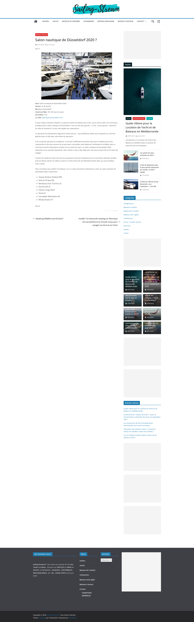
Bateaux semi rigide (106, 21)
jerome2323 (51, 45)
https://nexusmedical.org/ (44, 546)
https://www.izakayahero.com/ (133, 596)
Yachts (55, 21)
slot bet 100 (126, 602)
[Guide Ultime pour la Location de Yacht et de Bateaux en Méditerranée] (142, 91)
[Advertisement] (142, 45)
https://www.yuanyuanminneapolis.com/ (137, 605)
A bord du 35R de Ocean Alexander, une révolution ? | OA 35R (149, 184)
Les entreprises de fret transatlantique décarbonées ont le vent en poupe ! (132, 294)
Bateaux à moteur (125, 21)
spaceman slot (127, 599)
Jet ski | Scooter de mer (132, 222)
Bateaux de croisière (71, 21)
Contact (140, 21)
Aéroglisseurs (129, 203)
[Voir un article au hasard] (158, 21)
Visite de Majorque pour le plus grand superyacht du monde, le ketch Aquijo (149, 168)
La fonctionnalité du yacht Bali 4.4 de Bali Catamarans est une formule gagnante (152, 322)
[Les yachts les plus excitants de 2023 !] (131, 155)
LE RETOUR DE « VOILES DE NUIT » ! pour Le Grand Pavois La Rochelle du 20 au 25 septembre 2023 (152, 279)
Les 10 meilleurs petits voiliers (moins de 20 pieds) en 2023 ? (132, 310)
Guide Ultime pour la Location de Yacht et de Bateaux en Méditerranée (142, 127)
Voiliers (45, 21)
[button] (145, 21)
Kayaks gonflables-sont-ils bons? (49, 218)
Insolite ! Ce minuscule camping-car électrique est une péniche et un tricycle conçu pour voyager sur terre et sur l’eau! (98, 221)
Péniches (127, 226)
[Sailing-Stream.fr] (35, 21)
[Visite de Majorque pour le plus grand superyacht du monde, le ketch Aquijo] (131, 170)
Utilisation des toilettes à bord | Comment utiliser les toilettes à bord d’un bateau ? (151, 294)
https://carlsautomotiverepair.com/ (135, 594)
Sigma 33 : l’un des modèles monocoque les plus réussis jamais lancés (132, 323)
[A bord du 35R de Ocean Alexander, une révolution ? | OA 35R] (131, 185)
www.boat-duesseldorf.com (52, 117)
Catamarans (88, 21)
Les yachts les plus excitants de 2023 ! (147, 154)
